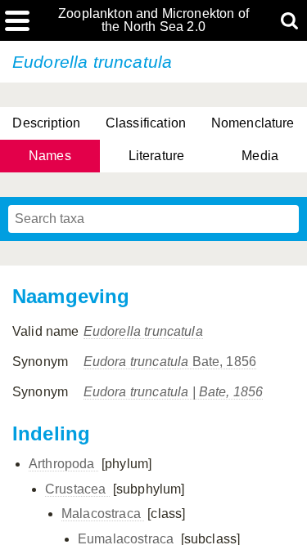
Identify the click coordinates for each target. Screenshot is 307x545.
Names (50, 156)
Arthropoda (63, 464)
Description (46, 123)
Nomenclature (253, 123)
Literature (157, 156)
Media (260, 156)
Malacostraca (102, 513)
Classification (146, 123)
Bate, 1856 (170, 362)
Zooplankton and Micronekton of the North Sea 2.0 (153, 20)
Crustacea (77, 489)
